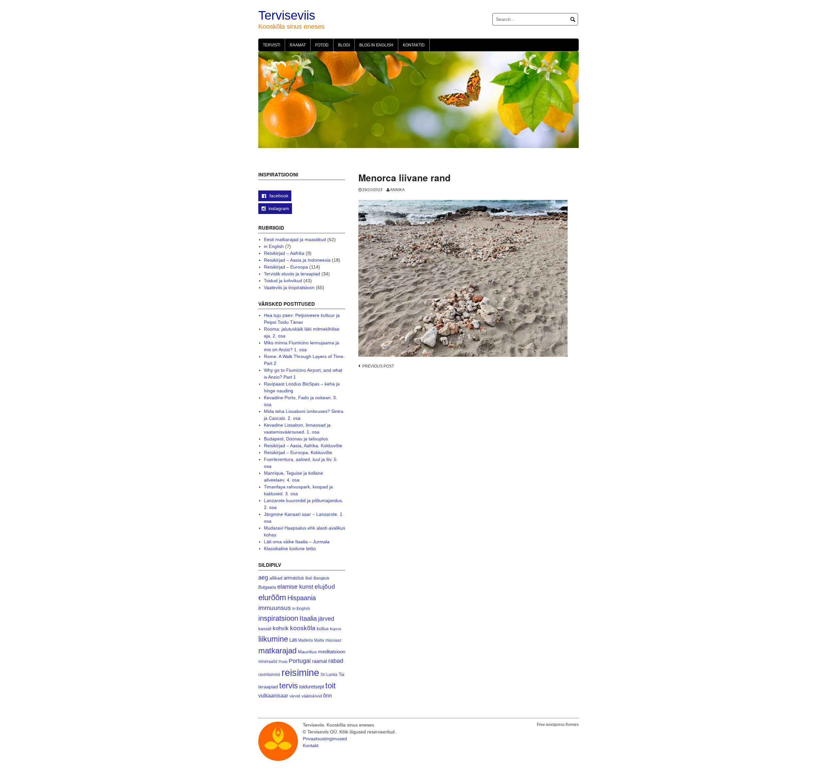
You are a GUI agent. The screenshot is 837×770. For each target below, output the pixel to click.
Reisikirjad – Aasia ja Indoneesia (297, 260)
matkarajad (277, 650)
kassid (264, 628)
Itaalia (308, 618)
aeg (263, 577)
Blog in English (376, 45)
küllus (323, 628)
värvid (294, 696)
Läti (293, 640)
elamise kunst (295, 586)
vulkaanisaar (273, 695)
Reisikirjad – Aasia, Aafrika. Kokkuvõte (303, 445)
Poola (283, 662)
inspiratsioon (278, 618)
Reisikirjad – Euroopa (286, 267)
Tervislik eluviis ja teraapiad (292, 273)
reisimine (300, 672)
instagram (278, 208)
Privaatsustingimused (325, 738)
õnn (327, 695)
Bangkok (321, 578)
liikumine (273, 638)
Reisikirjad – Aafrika (284, 253)
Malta (319, 640)
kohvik (281, 628)
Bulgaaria (267, 587)
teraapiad (268, 686)
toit (330, 685)
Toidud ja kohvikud (283, 280)
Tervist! (271, 45)
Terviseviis (286, 15)
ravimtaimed (269, 674)
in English (274, 246)
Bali (308, 578)
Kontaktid (414, 45)
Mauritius (307, 651)
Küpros (335, 629)
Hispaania (301, 597)
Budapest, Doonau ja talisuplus (296, 438)
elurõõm (272, 597)
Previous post (378, 366)
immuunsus (274, 607)
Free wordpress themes (558, 724)
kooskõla (303, 628)
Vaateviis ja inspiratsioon (289, 287)
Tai (341, 674)
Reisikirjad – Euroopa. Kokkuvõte (298, 452)
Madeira (305, 640)
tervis (288, 685)
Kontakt (310, 745)
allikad (275, 578)
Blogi (344, 45)
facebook (278, 195)
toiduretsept (311, 686)
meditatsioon (331, 651)
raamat (319, 661)
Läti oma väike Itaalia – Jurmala (297, 541)
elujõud (325, 586)
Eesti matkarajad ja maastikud (295, 239)
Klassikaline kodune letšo (290, 548)
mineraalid (267, 661)
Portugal (300, 661)
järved (326, 618)
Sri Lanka (328, 674)
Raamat (298, 45)
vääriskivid (311, 696)
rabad (335, 661)
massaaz (333, 640)
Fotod (322, 45)
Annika (397, 190)
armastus (294, 578)
